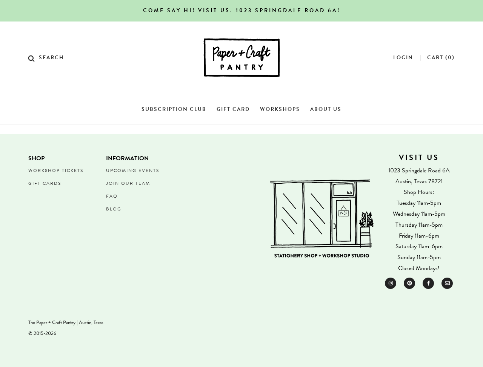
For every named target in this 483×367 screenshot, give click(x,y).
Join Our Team (128, 183)
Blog (114, 209)
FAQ (112, 196)
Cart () (441, 58)
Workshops (280, 109)
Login (403, 58)
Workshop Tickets (55, 170)
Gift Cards (44, 183)
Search (51, 58)
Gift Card (233, 109)
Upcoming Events (132, 170)
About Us (325, 109)
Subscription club (174, 109)
